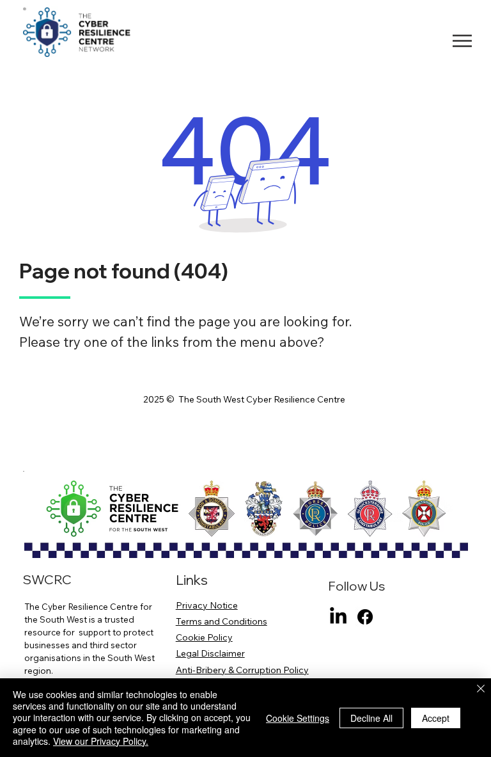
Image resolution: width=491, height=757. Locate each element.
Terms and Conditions (221, 621)
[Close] (480, 689)
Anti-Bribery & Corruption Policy (242, 670)
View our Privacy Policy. (100, 741)
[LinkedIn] (338, 617)
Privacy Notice (207, 605)
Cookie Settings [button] (297, 718)
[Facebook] (365, 617)
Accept (435, 718)
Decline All (371, 718)
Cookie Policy (204, 637)
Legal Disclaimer (210, 653)
